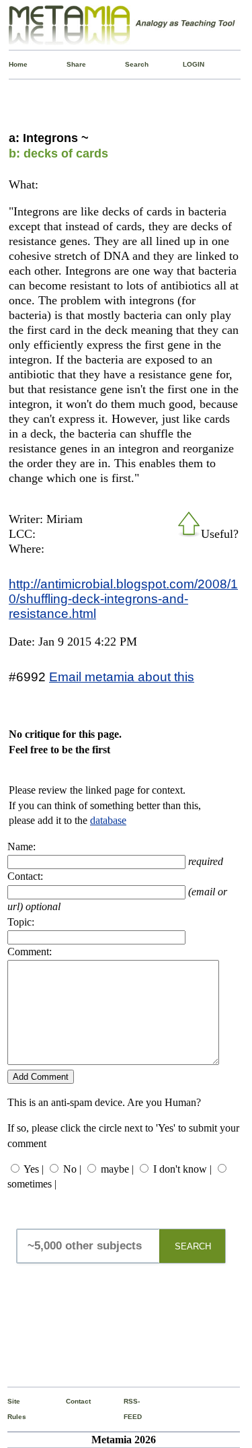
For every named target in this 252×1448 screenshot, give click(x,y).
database (108, 820)
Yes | (34, 1169)
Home (12, 64)
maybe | (117, 1169)
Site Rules (10, 1409)
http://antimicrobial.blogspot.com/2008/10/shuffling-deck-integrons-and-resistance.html (123, 598)
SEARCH (193, 1246)
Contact (69, 1401)
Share (70, 64)
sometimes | (31, 1184)
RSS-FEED (127, 1409)
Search (128, 64)
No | (72, 1169)
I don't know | (182, 1169)
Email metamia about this (121, 676)
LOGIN (186, 64)
